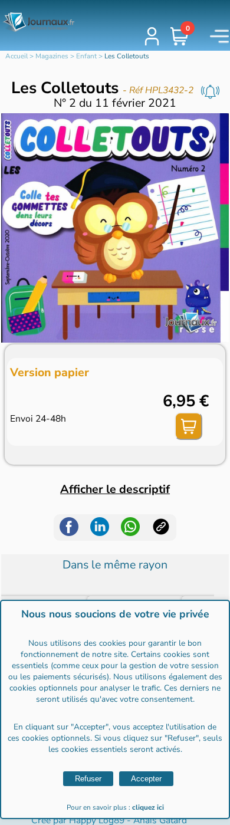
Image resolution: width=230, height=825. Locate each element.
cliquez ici (148, 807)
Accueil (16, 56)
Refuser (88, 778)
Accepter (146, 778)
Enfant (86, 56)
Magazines (51, 56)
